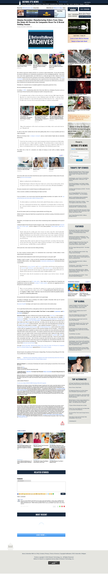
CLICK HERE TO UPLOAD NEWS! (84, 16)
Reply (54, 506)
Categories (86, 4)
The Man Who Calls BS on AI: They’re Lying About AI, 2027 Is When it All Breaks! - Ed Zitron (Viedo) (78, 324)
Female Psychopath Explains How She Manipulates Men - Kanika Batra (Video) (78, 206)
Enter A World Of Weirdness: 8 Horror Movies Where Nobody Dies (24, 462)
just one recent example (26, 177)
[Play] (79, 26)
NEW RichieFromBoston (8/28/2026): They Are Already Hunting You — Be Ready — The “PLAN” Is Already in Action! (79, 238)
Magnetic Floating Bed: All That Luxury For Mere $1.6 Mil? (24, 169)
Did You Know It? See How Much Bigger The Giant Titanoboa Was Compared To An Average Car (42, 118)
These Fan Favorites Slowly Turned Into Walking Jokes (73, 294)
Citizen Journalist (47, 371)
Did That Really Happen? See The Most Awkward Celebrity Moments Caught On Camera (57, 117)
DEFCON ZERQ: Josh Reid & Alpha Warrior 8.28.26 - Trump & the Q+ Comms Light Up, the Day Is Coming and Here (79, 257)
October (39, 266)
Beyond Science (38, 4)
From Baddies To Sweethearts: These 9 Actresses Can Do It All (77, 95)
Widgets (84, 553)
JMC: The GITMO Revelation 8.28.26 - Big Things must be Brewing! (78, 252)
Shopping (82, 4)
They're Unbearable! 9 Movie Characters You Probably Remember (79, 79)
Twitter (60, 334)
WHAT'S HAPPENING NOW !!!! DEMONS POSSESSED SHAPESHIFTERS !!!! (78, 198)
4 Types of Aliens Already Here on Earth (78, 405)
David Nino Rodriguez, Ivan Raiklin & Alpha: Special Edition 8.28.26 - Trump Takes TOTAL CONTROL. (79, 184)
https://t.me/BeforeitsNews (74, 133)
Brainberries (22, 120)
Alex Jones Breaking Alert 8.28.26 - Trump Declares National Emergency (78, 275)
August (29, 266)
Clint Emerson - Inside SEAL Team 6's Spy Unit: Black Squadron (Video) (78, 266)
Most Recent (76, 4)
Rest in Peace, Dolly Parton (75, 387)
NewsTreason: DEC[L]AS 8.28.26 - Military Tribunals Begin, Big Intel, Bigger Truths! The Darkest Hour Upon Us (79, 270)
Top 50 (71, 4)
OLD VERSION (84, 9)
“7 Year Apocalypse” (32, 318)
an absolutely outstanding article (47, 261)
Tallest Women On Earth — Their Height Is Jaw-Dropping (84, 294)
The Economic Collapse (45, 347)
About (23, 553)
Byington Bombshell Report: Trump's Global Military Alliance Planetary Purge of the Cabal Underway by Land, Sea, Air (79, 348)
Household (24, 268)
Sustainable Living (54, 4)
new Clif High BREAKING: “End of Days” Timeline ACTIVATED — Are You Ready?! (78, 194)
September (33, 266)
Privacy (47, 553)
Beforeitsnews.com (27, 8)
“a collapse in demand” (35, 135)
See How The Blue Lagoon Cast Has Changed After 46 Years (79, 110)
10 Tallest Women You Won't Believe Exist (40, 169)
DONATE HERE (73, 9)
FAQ (38, 553)
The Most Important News (45, 326)
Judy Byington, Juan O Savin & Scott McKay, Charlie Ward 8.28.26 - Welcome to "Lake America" (79, 179)
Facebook (54, 334)
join (23, 367)
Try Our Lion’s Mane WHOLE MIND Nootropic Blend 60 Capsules (31, 383)
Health (33, 4)
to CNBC (24, 90)
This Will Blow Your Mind (74, 333)
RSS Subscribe (76, 553)
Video (68, 4)
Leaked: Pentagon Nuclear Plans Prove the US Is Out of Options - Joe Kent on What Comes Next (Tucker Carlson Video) (78, 243)
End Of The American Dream (30, 326)
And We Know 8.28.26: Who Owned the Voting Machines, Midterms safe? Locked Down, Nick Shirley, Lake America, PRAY (79, 211)
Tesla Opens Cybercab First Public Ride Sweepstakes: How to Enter (78, 417)
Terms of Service (54, 553)
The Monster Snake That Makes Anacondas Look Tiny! (41, 462)
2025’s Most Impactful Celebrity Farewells (56, 169)
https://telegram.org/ (85, 129)
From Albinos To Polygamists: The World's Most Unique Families (26, 117)
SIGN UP (73, 149)
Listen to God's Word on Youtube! (79, 38)
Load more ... (41, 535)
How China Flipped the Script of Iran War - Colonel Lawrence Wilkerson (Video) (78, 315)
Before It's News (30, 1)
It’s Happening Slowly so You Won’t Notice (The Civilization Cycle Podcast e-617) (78, 391)
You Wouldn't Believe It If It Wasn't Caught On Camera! (79, 64)
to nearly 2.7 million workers (40, 283)
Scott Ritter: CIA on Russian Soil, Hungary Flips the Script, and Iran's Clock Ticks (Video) (79, 337)
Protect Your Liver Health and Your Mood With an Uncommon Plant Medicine (79, 409)
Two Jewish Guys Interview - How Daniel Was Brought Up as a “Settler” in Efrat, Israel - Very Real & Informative (79, 396)
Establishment (31, 268)
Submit (79, 160)
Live (65, 4)
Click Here (28, 371)
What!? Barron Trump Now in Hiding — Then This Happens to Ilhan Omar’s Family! (79, 202)
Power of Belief (46, 4)
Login (85, 2)
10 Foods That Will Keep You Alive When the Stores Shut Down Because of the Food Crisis (79, 384)
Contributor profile (29, 16)
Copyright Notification (65, 553)
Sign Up (88, 2)
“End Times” (52, 315)
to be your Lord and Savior (29, 342)
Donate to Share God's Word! (79, 41)
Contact (42, 553)
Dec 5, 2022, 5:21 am (24, 506)
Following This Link (22, 417)
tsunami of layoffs (22, 303)
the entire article (36, 281)
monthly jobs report (48, 268)
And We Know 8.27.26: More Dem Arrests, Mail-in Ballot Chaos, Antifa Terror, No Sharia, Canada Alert (79, 329)
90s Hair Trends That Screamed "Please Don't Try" (41, 446)
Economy (29, 4)
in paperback (57, 311)
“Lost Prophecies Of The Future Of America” (47, 318)
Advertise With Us (31, 553)
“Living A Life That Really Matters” (32, 320)
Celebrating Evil (72, 421)
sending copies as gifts (23, 323)
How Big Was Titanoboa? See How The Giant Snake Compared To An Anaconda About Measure (57, 446)
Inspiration (60, 4)
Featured (24, 4)
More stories (35, 16)
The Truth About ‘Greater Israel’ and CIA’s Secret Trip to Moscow (78, 320)
